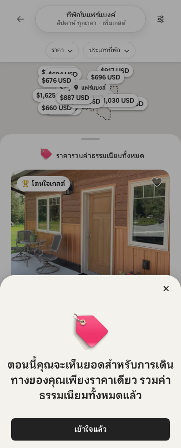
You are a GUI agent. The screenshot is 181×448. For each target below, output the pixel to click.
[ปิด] (166, 288)
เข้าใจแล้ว (90, 429)
